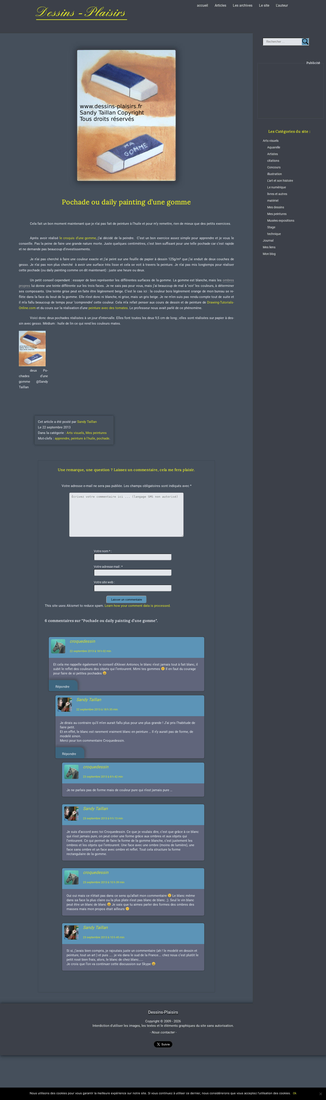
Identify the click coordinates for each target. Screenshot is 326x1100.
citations (273, 161)
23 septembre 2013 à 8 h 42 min (103, 776)
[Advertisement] (290, 94)
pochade (103, 438)
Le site (264, 5)
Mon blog (269, 254)
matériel (272, 201)
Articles (220, 5)
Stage (271, 227)
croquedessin (82, 641)
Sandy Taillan (87, 422)
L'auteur (282, 5)
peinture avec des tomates (108, 308)
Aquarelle (273, 147)
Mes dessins (275, 207)
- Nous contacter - (163, 1032)
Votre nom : (103, 551)
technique (274, 234)
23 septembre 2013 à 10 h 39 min (103, 882)
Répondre (62, 687)
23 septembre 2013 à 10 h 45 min (103, 937)
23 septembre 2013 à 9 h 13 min (103, 818)
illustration (274, 174)
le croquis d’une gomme (77, 238)
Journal (268, 240)
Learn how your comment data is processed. (138, 606)
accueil (202, 5)
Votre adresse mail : (108, 567)
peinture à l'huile (83, 438)
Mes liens (269, 247)
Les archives (242, 5)
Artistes (272, 154)
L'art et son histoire (280, 181)
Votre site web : (104, 582)
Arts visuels (75, 433)
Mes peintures (96, 433)
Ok (295, 1093)
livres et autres (277, 194)
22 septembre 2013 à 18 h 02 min (90, 651)
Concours (274, 167)
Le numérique (276, 187)
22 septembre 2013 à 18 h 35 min (97, 709)
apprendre (62, 438)
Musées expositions (280, 221)
